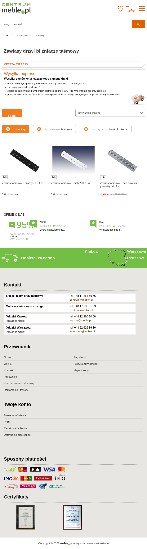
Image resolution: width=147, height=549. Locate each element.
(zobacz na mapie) (15, 321)
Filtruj (12, 115)
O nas (7, 357)
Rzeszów (135, 258)
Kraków (91, 251)
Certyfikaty (16, 496)
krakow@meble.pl (80, 320)
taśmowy (58, 129)
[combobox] (110, 113)
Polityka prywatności (86, 363)
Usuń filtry (19, 129)
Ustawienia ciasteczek (17, 434)
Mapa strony (81, 370)
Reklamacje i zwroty (16, 389)
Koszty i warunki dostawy (19, 383)
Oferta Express (16, 64)
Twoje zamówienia (15, 415)
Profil (7, 421)
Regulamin (80, 357)
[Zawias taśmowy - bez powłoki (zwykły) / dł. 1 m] (122, 160)
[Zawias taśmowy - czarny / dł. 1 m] (24, 160)
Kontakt (12, 284)
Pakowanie (10, 376)
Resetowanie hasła (15, 428)
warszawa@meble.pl (82, 331)
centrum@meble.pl (81, 299)
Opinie (8, 363)
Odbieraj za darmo (38, 258)
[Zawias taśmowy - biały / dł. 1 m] (73, 160)
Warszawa (136, 251)
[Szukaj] (138, 24)
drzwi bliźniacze (109, 129)
